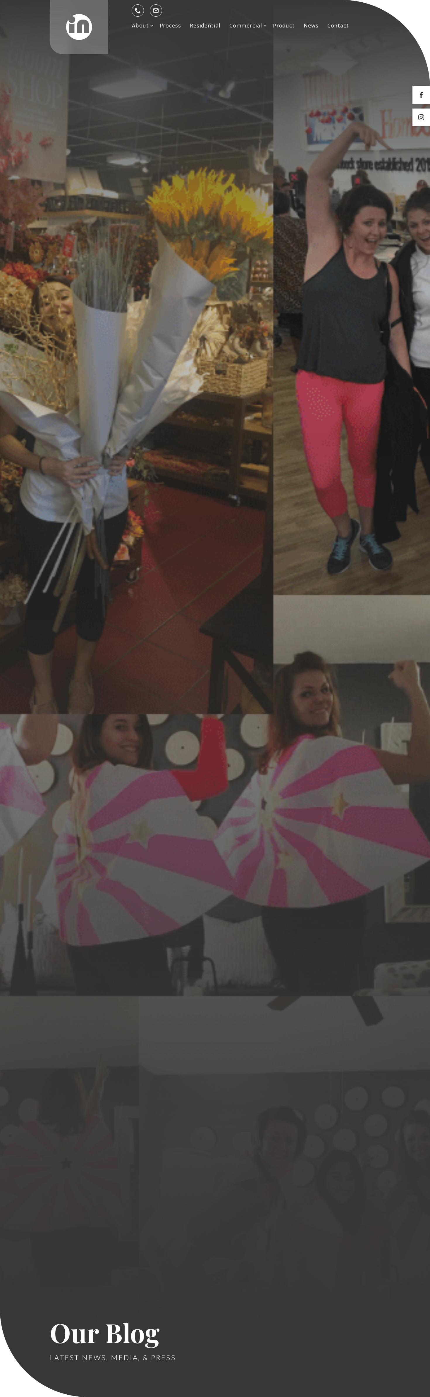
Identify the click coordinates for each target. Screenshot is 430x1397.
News (311, 25)
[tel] (138, 10)
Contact (338, 25)
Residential (205, 25)
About (140, 25)
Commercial (245, 25)
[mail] (156, 10)
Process (170, 25)
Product (284, 25)
